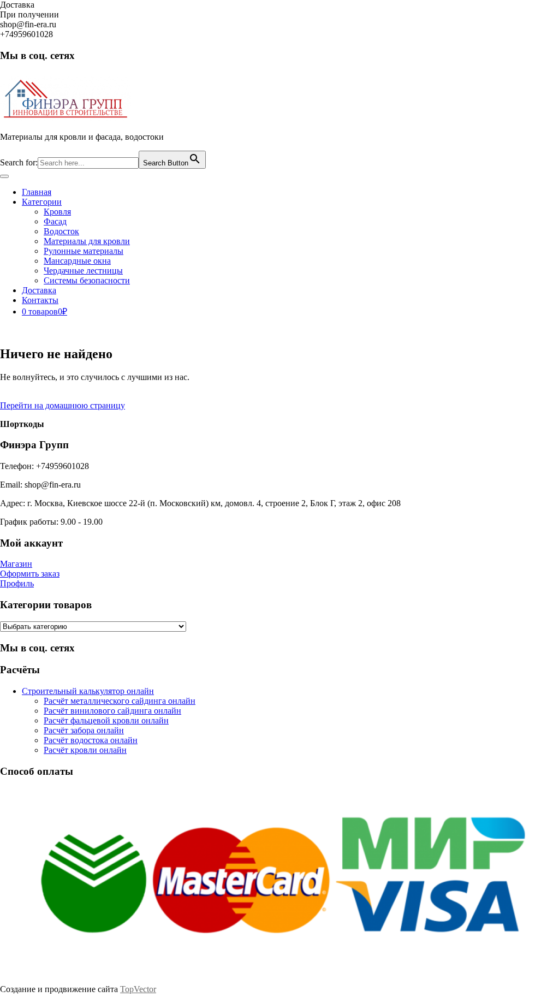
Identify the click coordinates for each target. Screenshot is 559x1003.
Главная (36, 192)
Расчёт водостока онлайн (91, 740)
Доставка (39, 290)
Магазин (16, 563)
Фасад (55, 221)
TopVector (138, 989)
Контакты (40, 300)
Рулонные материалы (83, 251)
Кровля (57, 211)
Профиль (17, 583)
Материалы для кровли (87, 241)
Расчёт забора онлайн (84, 730)
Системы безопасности (87, 280)
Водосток (61, 231)
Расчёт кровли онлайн (85, 750)
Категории (42, 201)
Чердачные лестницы (83, 270)
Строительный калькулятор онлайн (88, 691)
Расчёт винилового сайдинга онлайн (112, 710)
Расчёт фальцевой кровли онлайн (106, 720)
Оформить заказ (30, 573)
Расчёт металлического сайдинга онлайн (119, 700)
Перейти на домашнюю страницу (62, 405)
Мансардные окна (77, 260)
